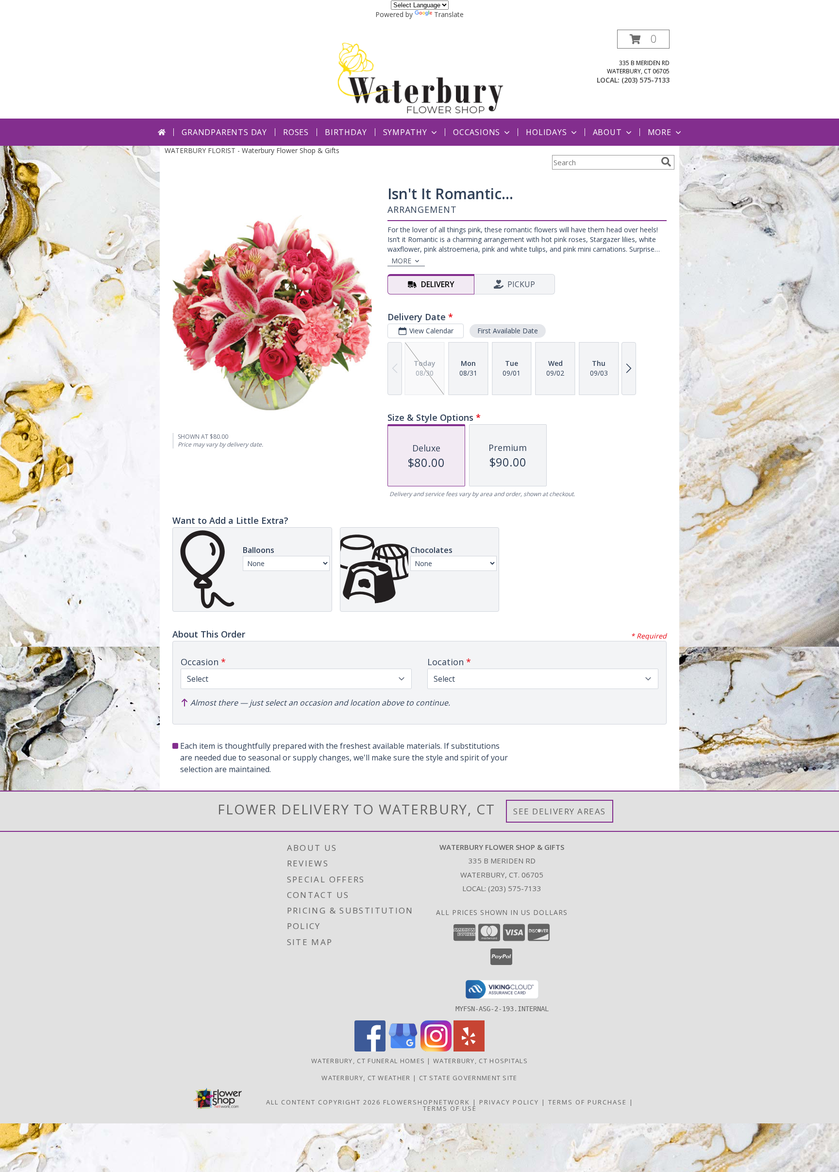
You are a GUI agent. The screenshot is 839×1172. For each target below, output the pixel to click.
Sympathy (405, 132)
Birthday (346, 132)
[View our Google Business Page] (403, 1048)
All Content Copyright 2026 (323, 1102)
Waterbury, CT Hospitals (480, 1060)
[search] (666, 161)
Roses (296, 132)
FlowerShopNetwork (426, 1102)
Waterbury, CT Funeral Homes (368, 1060)
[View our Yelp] (469, 1048)
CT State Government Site (468, 1077)
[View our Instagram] (436, 1048)
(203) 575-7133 (645, 80)
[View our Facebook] (370, 1048)
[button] (643, 39)
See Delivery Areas (559, 811)
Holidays (546, 132)
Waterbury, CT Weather (365, 1077)
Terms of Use (450, 1108)
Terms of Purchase (587, 1102)
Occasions (476, 132)
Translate (449, 14)
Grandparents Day (224, 132)
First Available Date (507, 330)
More (659, 132)
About (607, 132)
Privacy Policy (509, 1102)
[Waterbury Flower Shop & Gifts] (420, 74)
